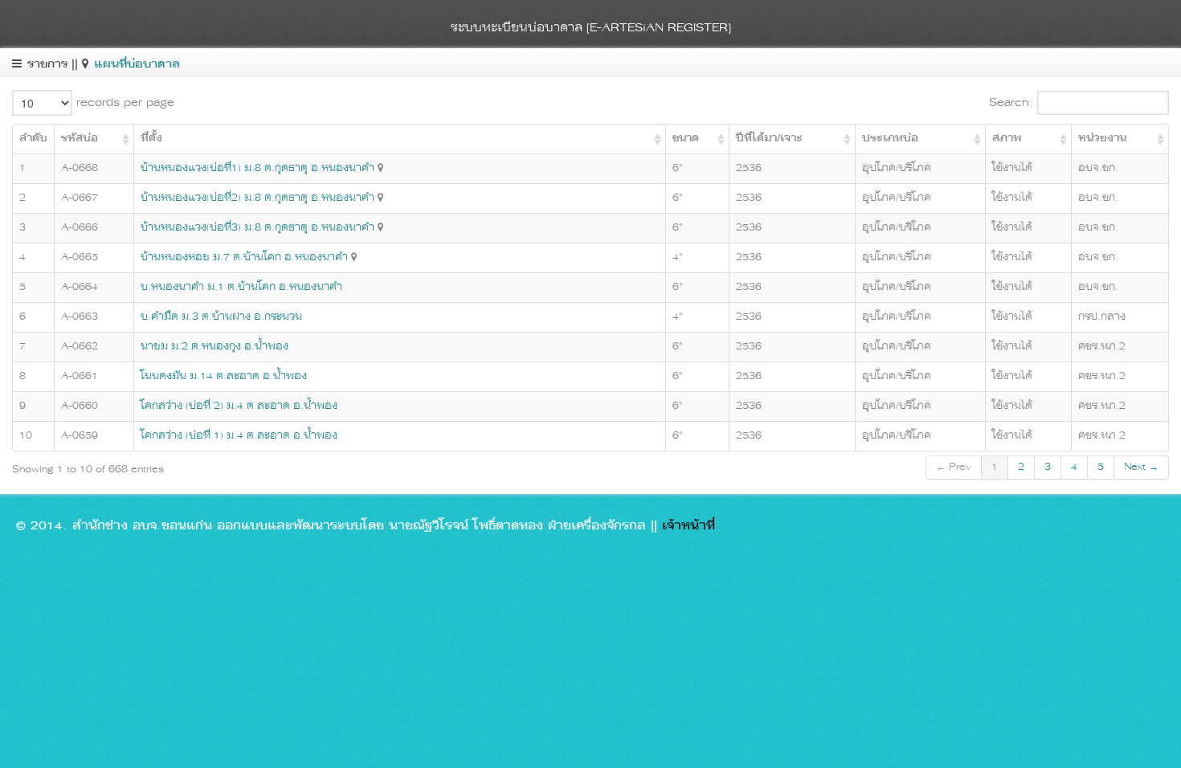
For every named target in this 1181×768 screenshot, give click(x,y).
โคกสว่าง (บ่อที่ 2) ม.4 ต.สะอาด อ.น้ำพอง (239, 406)
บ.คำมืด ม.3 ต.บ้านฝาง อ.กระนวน (221, 316)
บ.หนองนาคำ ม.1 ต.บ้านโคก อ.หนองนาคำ (241, 287)
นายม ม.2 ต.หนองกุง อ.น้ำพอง (214, 346)
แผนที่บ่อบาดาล (137, 65)
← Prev (953, 467)
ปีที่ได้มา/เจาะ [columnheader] (769, 139)
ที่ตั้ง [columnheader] (151, 139)
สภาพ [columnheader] (1006, 139)
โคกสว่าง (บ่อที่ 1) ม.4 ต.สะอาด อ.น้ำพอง (239, 435)
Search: (1013, 102)
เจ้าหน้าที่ (688, 526)
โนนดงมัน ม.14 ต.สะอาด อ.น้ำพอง (224, 376)
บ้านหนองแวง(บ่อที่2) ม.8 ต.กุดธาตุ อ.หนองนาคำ (257, 198)
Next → (1141, 467)
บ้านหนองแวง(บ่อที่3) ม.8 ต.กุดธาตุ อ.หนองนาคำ (257, 227)
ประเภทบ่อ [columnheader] (890, 139)
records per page (123, 102)
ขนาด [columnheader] (685, 139)
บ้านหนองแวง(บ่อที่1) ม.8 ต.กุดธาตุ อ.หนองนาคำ (257, 168)
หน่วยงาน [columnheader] (1102, 139)
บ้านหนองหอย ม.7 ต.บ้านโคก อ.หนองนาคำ (244, 257)
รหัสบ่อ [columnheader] (79, 139)
